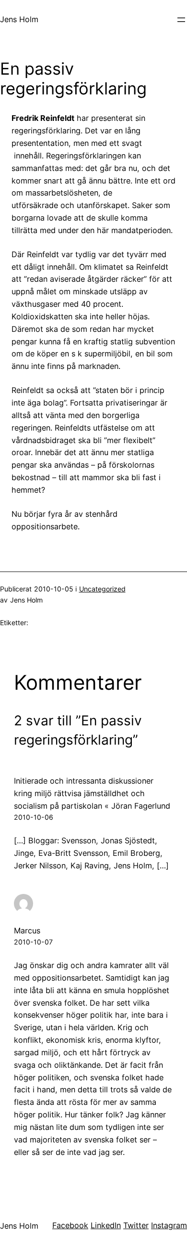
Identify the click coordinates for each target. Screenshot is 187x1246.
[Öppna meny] (181, 20)
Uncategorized (102, 589)
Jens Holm (19, 19)
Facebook (70, 1225)
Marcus (27, 930)
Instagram (169, 1225)
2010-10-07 (33, 942)
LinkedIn (106, 1225)
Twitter (136, 1225)
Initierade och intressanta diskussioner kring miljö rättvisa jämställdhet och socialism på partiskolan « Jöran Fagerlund (92, 793)
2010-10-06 (33, 817)
